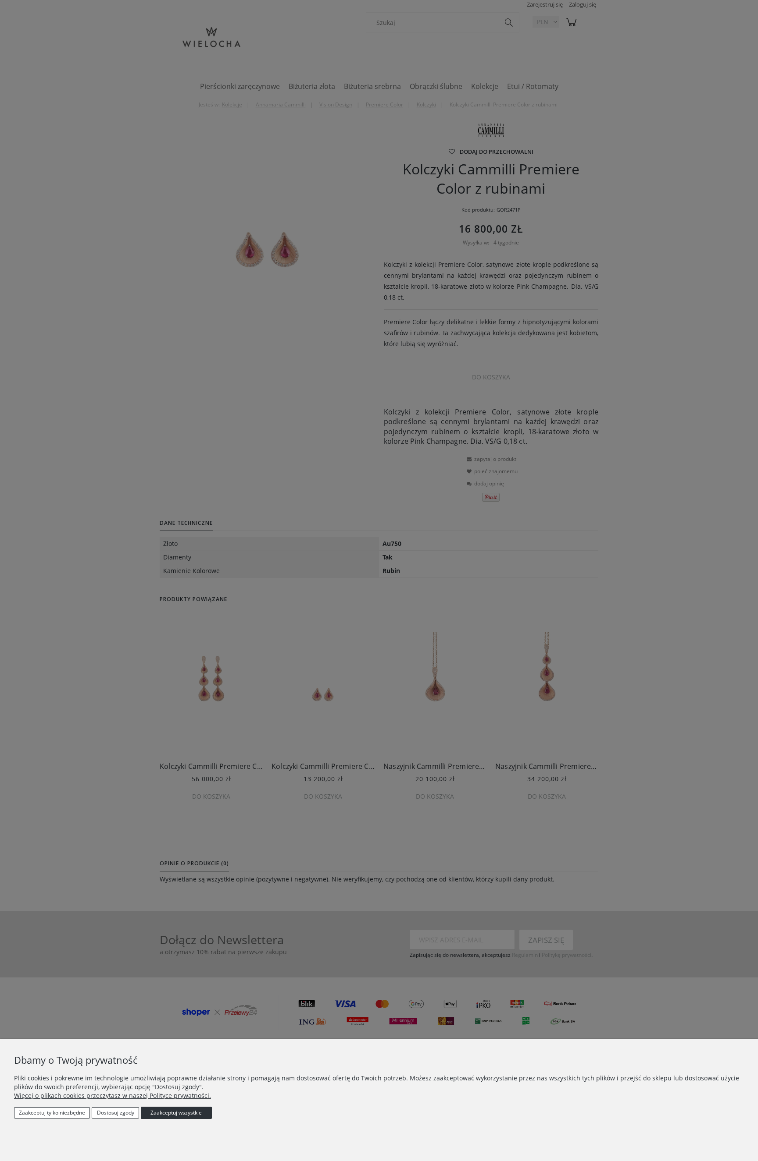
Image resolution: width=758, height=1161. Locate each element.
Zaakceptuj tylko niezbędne (52, 1112)
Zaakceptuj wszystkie (176, 1112)
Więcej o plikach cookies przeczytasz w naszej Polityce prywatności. (112, 1095)
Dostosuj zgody (115, 1112)
